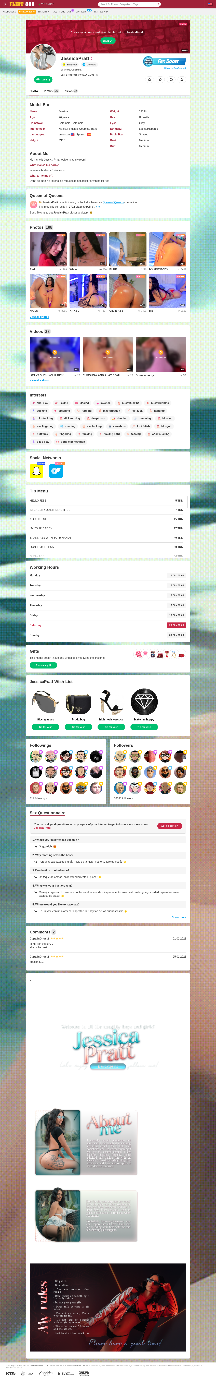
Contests (81, 12)
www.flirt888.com (40, 1365)
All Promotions (62, 12)
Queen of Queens (113, 202)
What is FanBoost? (175, 68)
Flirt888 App (101, 12)
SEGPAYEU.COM (77, 1365)
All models (9, 12)
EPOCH (63, 1365)
